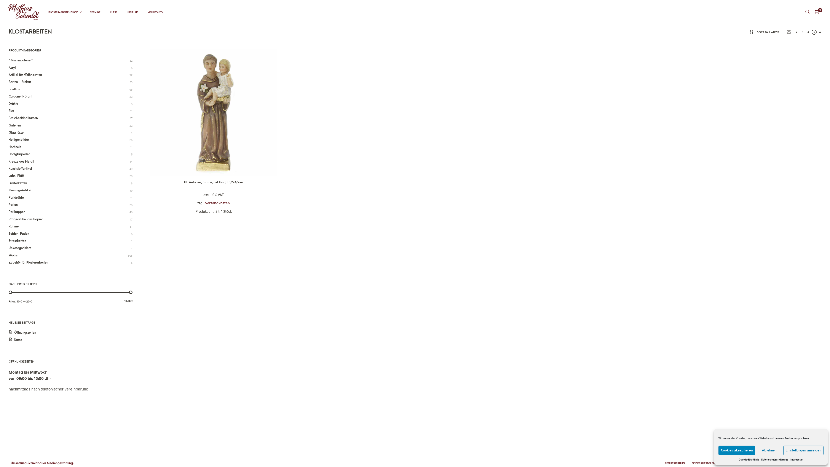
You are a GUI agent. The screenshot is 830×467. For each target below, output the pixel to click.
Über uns (132, 12)
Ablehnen (769, 450)
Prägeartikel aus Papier (26, 219)
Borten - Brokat (20, 82)
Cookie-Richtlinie (749, 459)
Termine (95, 12)
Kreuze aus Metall (21, 161)
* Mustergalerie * (21, 60)
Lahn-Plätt (16, 176)
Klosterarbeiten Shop (63, 12)
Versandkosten (217, 203)
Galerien (15, 125)
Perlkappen (17, 212)
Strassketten (17, 241)
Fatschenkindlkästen (23, 118)
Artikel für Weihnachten (25, 75)
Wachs (13, 255)
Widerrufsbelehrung (707, 463)
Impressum (796, 459)
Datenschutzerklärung (774, 459)
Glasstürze (16, 132)
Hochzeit (15, 147)
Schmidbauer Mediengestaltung (50, 463)
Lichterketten (18, 183)
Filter (128, 300)
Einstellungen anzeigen (803, 450)
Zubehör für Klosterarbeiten (28, 262)
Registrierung (675, 463)
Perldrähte (16, 198)
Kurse (113, 12)
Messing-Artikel (20, 190)
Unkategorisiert (20, 248)
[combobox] (768, 32)
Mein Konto (155, 12)
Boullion (14, 89)
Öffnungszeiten (25, 332)
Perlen (13, 205)
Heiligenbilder (19, 140)
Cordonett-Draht (20, 96)
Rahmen (14, 226)
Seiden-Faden (19, 234)
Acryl (12, 68)
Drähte (13, 104)
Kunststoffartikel (20, 169)
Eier (11, 111)
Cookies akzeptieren (737, 450)
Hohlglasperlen (19, 154)
